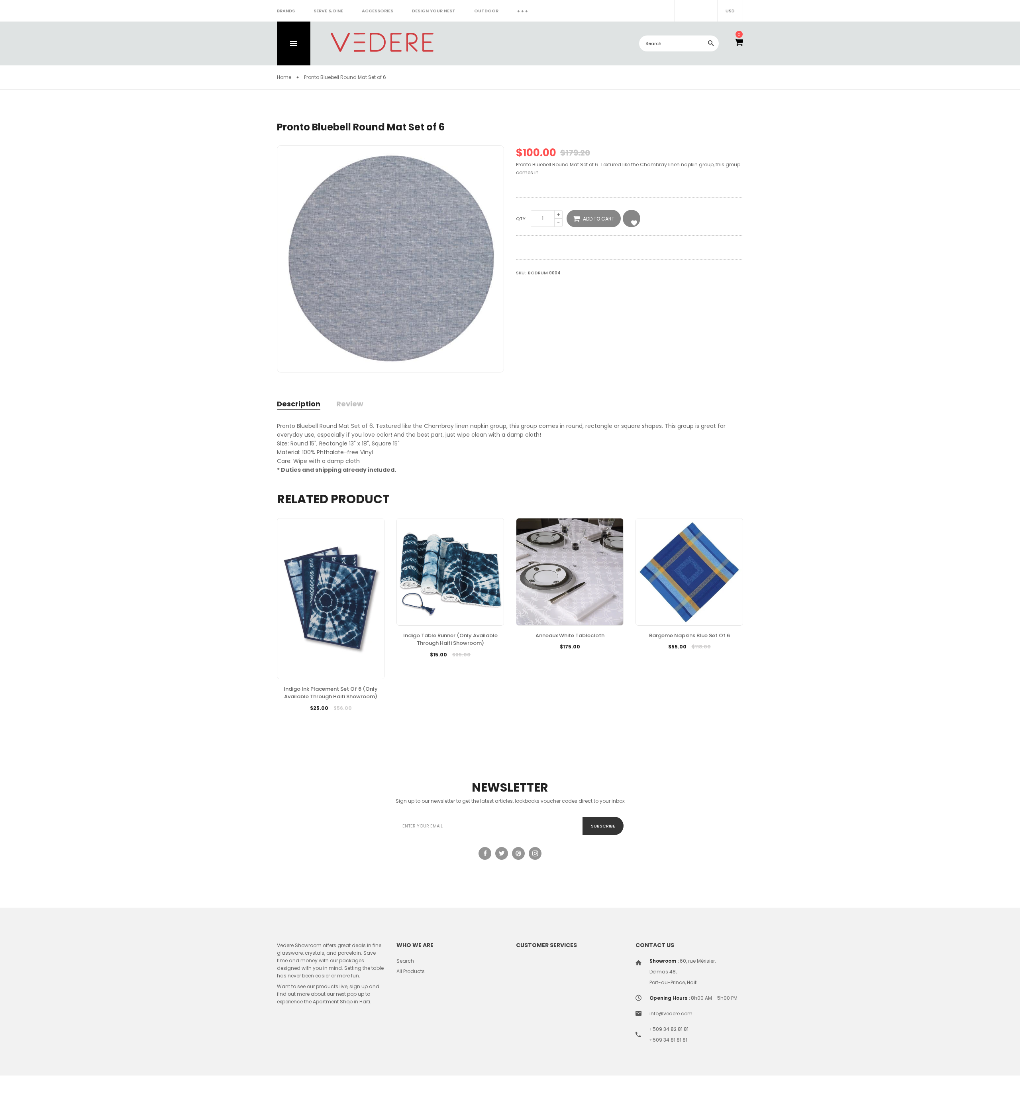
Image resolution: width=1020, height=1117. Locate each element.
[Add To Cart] (431, 666)
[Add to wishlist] (450, 666)
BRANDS (286, 11)
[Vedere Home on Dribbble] (518, 853)
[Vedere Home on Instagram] (535, 853)
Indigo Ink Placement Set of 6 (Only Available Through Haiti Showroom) (331, 693)
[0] (739, 43)
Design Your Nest (433, 11)
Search (405, 960)
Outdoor (486, 11)
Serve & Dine (328, 11)
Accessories (377, 11)
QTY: (521, 218)
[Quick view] (469, 666)
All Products (410, 971)
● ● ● (522, 11)
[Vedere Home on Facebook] (485, 853)
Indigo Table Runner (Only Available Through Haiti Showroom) (450, 639)
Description (298, 404)
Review (349, 404)
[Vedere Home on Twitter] (501, 853)
